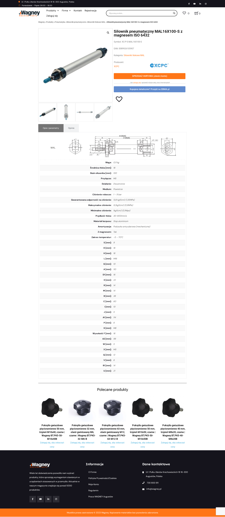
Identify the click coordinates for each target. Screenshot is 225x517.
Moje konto (93, 484)
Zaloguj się (52, 15)
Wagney (41, 22)
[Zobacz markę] (159, 65)
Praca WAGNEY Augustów (100, 496)
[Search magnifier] (174, 13)
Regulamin (93, 490)
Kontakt (78, 10)
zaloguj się (137, 83)
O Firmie (92, 472)
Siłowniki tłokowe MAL (96, 22)
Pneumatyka (60, 22)
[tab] (51, 128)
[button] (108, 32)
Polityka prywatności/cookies (102, 478)
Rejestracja (90, 10)
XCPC (116, 66)
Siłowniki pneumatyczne (76, 22)
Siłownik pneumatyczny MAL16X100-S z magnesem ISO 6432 (132, 22)
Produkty (51, 10)
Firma (65, 10)
